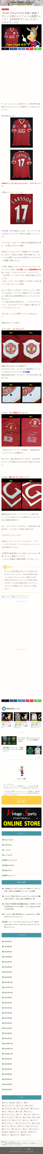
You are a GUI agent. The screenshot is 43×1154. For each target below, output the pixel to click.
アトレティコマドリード (9, 1105)
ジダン (5, 1111)
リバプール (22, 1126)
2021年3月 (8, 1028)
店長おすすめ (9, 865)
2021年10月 (8, 992)
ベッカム (27, 1120)
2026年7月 (8, 941)
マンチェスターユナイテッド (20, 596)
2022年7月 (8, 962)
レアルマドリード (17, 1129)
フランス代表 (28, 1117)
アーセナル (20, 1105)
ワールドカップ (34, 1129)
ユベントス (6, 1126)
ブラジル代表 (37, 1117)
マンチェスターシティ (9, 1123)
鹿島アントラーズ (27, 1135)
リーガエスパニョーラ (33, 1126)
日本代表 (25, 1132)
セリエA (12, 1111)
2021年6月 (8, 1013)
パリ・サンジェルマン (9, 1117)
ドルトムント (29, 1111)
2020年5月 (8, 1079)
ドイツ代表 (19, 1111)
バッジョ (20, 1114)
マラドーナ (34, 1120)
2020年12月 (8, 1043)
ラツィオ (14, 1126)
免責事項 (29, 1149)
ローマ (26, 1129)
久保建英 (6, 1132)
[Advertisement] (21, 77)
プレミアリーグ (7, 596)
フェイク (19, 1117)
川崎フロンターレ (15, 1132)
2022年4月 (8, 972)
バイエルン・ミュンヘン (9, 1114)
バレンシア (36, 1114)
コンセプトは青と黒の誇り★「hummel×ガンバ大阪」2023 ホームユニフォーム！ (22, 915)
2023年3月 (8, 952)
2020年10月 (8, 1054)
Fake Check (5, 9)
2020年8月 (8, 1064)
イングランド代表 (8, 1108)
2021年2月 (8, 1033)
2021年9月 (8, 997)
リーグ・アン (7, 1129)
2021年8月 (8, 1003)
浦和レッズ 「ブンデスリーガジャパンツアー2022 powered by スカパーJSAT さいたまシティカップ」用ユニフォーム (22, 924)
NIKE (26, 1102)
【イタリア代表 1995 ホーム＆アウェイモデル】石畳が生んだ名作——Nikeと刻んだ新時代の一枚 (22, 898)
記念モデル (8, 870)
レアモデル (8, 855)
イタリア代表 (30, 1105)
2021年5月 (8, 1018)
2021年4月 (8, 1023)
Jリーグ (20, 1102)
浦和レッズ (6, 1135)
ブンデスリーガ (7, 1120)
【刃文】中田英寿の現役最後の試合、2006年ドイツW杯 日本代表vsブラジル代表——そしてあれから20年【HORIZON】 (22, 906)
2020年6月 (8, 1074)
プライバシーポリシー (17, 1149)
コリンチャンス (35, 1108)
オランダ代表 (26, 1108)
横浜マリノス (33, 1132)
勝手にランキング (10, 860)
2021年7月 (8, 1008)
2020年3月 (8, 1089)
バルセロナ (28, 1114)
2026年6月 (8, 946)
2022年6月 (8, 967)
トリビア (7, 850)
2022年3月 (8, 977)
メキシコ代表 (37, 1123)
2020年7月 (8, 1069)
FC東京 (13, 1102)
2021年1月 (8, 1038)
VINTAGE (8, 845)
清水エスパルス (15, 1135)
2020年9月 (8, 1059)
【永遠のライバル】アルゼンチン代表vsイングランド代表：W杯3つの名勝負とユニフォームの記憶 (22, 890)
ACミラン (6, 1102)
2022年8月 (8, 957)
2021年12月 (8, 982)
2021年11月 (8, 987)
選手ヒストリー (10, 875)
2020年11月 (8, 1048)
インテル (17, 1108)
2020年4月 (8, 1084)
